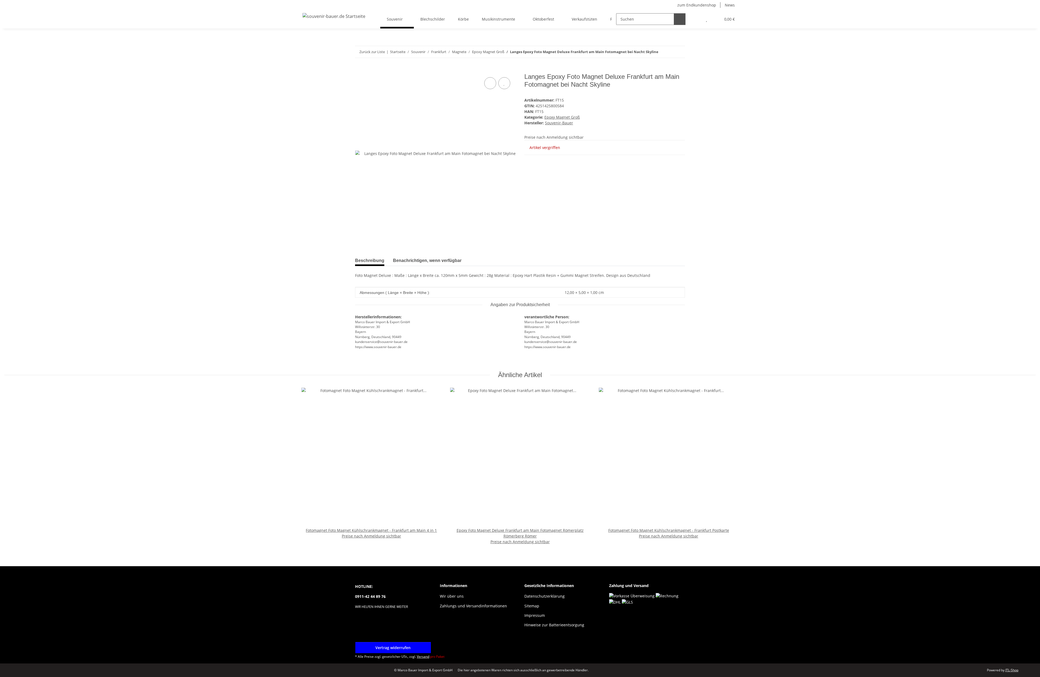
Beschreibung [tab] (369, 260)
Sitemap (531, 605)
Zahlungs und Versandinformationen (473, 605)
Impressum (534, 615)
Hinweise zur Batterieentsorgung (554, 624)
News (730, 5)
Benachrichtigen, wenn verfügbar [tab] (427, 260)
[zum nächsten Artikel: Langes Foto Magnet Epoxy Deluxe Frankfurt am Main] (679, 52)
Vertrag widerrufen (393, 647)
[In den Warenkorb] (359, 70)
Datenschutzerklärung (544, 596)
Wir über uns (452, 596)
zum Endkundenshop (696, 5)
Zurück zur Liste (372, 51)
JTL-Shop (1011, 670)
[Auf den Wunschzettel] (504, 83)
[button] (695, 19)
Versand (423, 656)
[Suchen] (679, 19)
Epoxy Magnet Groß (562, 117)
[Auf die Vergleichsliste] (490, 83)
